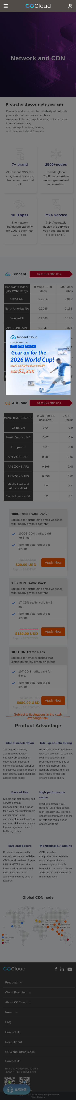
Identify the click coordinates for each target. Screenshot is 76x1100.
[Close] (73, 328)
